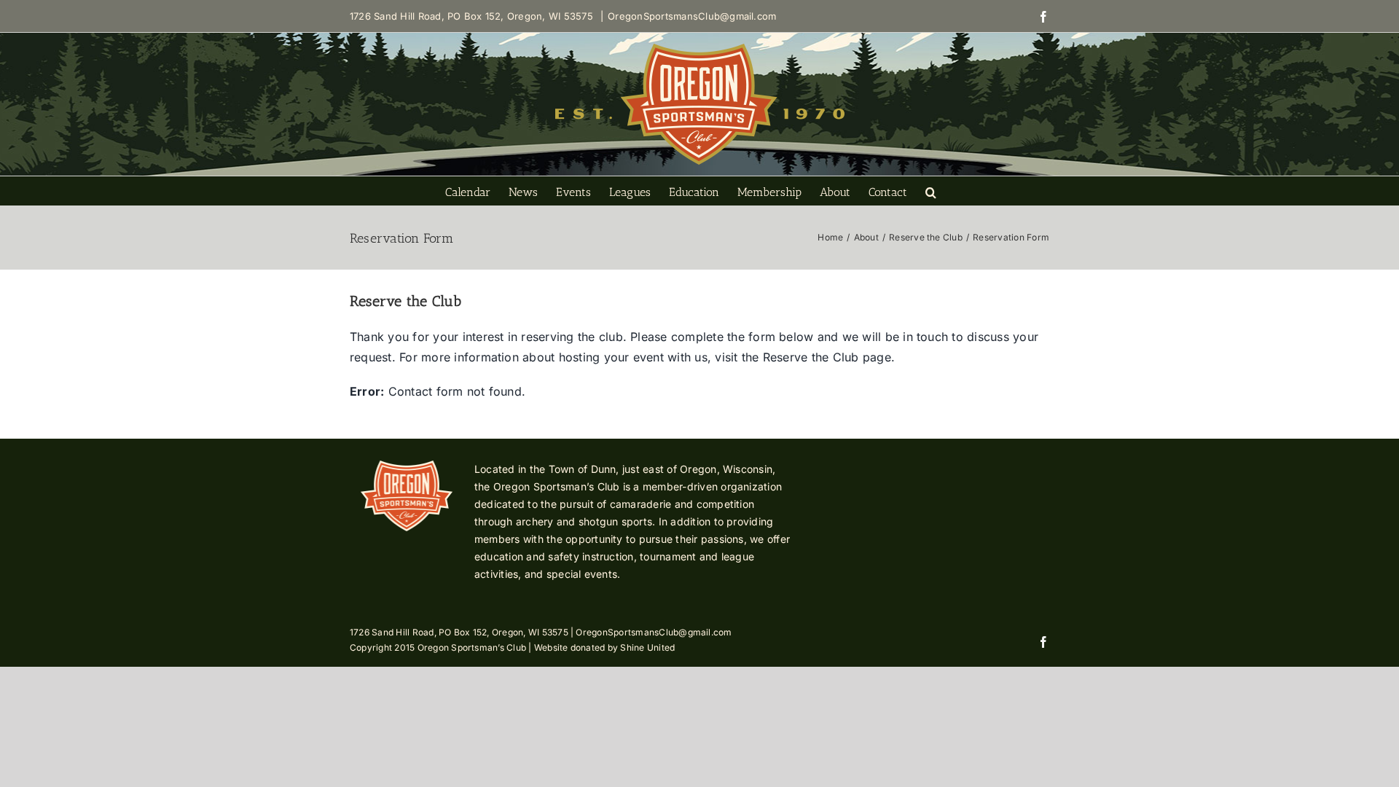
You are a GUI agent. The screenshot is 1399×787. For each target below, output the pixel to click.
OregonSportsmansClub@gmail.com (692, 16)
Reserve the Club (809, 357)
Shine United (647, 647)
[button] (930, 190)
